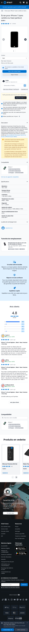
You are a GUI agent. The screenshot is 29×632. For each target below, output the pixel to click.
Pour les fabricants (19, 538)
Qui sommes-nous (5, 526)
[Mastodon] (18, 600)
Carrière (3, 533)
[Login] (27, 2)
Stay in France (14, 74)
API (2, 536)
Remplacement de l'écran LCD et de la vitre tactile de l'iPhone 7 (17, 243)
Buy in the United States (14, 71)
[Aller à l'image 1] (13, 51)
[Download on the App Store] (20, 548)
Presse (16, 526)
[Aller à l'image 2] (15, 51)
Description (4, 123)
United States (6, 629)
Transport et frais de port (7, 561)
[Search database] (20, 2)
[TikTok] (3, 600)
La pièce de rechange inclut (9, 222)
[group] (3, 39)
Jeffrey (7, 360)
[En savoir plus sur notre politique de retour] (19, 116)
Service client (4, 529)
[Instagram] (12, 600)
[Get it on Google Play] (21, 553)
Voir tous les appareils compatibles (10, 177)
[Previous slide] (12, 477)
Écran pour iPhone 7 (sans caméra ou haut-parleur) (15, 11)
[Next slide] (16, 477)
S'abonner (24, 584)
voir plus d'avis (14, 402)
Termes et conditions (6, 554)
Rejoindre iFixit (20, 97)
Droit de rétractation (6, 557)
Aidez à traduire (13, 595)
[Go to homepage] (9, 2)
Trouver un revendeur (20, 536)
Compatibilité (5, 162)
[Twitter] (9, 600)
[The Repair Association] (26, 600)
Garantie (3, 559)
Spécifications (5, 181)
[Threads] (23, 600)
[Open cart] (23, 2)
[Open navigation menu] (1, 2)
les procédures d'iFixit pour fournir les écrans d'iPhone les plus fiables (13, 135)
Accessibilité (4, 546)
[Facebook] (6, 600)
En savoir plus (10, 513)
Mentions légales (5, 548)
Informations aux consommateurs (5, 564)
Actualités (17, 529)
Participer (17, 531)
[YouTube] (15, 600)
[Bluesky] (20, 599)
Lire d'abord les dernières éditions (11, 587)
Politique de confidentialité (4, 551)
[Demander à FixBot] (25, 85)
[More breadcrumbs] (2, 11)
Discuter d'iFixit (5, 531)
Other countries (21, 629)
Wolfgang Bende (9, 385)
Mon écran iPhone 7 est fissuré (11, 89)
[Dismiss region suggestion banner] (27, 622)
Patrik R (7, 335)
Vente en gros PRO (19, 533)
